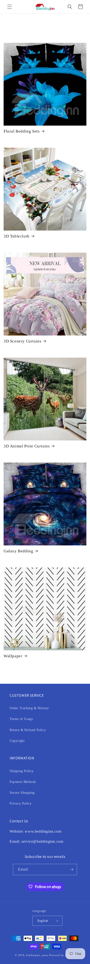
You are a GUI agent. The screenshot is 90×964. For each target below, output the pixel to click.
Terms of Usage (21, 719)
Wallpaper (13, 656)
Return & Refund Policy (28, 730)
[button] (9, 6)
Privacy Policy (20, 803)
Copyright (17, 741)
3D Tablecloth (17, 236)
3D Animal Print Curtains (27, 446)
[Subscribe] (71, 869)
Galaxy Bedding (18, 551)
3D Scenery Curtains (22, 341)
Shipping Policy (22, 771)
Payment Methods (23, 782)
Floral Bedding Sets (22, 131)
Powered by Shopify (62, 955)
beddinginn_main (37, 955)
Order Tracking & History (29, 708)
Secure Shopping (22, 792)
